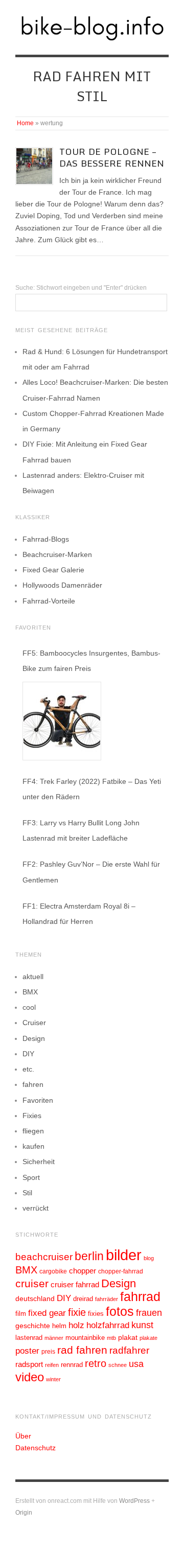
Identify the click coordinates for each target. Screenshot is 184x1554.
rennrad (72, 1365)
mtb (111, 1338)
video (29, 1377)
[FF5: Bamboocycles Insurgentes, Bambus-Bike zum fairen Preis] (61, 721)
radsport (29, 1364)
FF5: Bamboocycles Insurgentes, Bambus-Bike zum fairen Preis (91, 660)
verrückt (35, 1208)
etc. (28, 1069)
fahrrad (140, 1296)
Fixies (31, 1115)
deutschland (35, 1298)
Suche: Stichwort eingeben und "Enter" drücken (81, 287)
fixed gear (47, 1313)
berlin (89, 1256)
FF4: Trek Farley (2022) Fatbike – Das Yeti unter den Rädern (91, 789)
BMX (30, 992)
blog (149, 1258)
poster (27, 1351)
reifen (52, 1365)
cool (29, 1007)
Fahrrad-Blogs (45, 539)
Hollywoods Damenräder (62, 585)
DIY (28, 1054)
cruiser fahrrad (75, 1285)
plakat (127, 1337)
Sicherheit (38, 1161)
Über (23, 1436)
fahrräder (106, 1299)
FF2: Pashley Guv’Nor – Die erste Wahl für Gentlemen (91, 872)
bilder (124, 1254)
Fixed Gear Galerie (53, 570)
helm (59, 1326)
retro (95, 1363)
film (20, 1313)
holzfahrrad (107, 1325)
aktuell (32, 976)
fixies (96, 1313)
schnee (117, 1365)
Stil (27, 1193)
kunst (142, 1325)
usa (136, 1364)
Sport (31, 1177)
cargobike (53, 1271)
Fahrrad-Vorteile (48, 601)
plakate (148, 1338)
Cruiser (34, 1022)
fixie (77, 1312)
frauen (149, 1313)
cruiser (32, 1283)
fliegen (33, 1131)
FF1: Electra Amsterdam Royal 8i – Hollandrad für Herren (78, 913)
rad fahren (82, 1350)
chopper (82, 1271)
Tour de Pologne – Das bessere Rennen (111, 157)
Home (25, 123)
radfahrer (129, 1350)
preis (48, 1352)
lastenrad (28, 1337)
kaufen (33, 1146)
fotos (120, 1311)
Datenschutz (35, 1448)
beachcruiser (44, 1256)
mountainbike (85, 1337)
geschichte (32, 1325)
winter (53, 1379)
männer (53, 1338)
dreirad (83, 1299)
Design (33, 1038)
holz (76, 1325)
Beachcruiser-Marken (57, 554)
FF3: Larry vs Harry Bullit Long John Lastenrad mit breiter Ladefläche (81, 830)
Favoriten (37, 1100)
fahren (32, 1084)
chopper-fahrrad (120, 1271)
